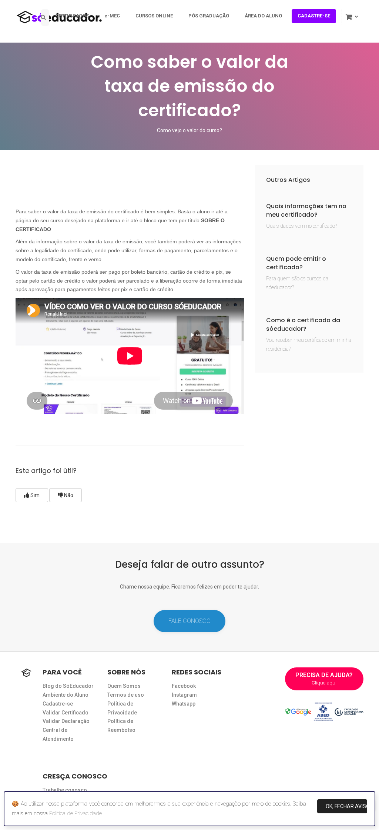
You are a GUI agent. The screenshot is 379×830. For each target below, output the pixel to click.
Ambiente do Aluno (65, 695)
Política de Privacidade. (76, 813)
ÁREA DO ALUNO (263, 16)
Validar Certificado (65, 713)
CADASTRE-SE (314, 16)
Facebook (184, 686)
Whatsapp (183, 704)
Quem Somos (124, 686)
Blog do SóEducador (68, 686)
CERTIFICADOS (72, 16)
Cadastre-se (58, 704)
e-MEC (112, 16)
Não (68, 495)
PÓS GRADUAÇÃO (208, 16)
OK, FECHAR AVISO (346, 806)
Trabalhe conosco (65, 790)
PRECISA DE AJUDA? (324, 678)
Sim (34, 495)
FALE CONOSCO (189, 620)
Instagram (184, 695)
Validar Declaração (66, 721)
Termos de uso (125, 695)
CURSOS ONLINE (154, 16)
